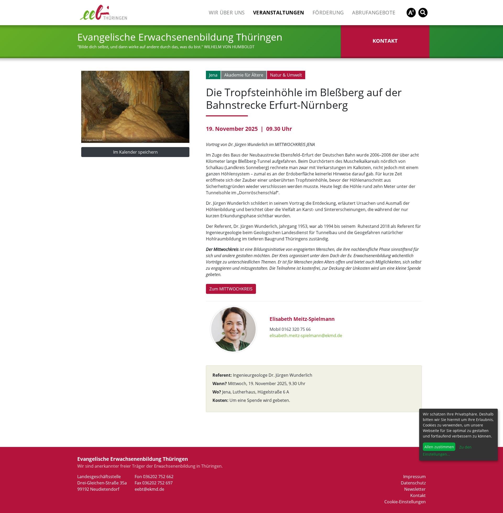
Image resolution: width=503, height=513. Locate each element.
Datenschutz (413, 483)
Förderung (328, 12)
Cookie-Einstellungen (405, 502)
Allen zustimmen (439, 446)
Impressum (414, 476)
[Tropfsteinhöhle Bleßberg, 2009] (135, 106)
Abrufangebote (373, 12)
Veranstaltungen (278, 12)
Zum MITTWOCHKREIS (231, 289)
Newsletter (415, 489)
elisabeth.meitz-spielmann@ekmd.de (306, 335)
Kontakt (418, 495)
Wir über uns (227, 12)
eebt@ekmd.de (149, 489)
